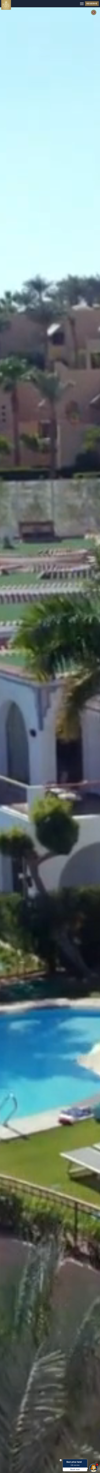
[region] (81, 3)
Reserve (91, 3)
